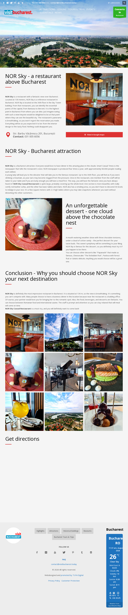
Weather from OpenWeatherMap (114, 605)
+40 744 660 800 (39, 3)
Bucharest (120, 12)
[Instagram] (7, 3)
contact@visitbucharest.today (63, 3)
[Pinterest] (15, 3)
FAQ (64, 559)
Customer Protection (71, 580)
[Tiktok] (22, 3)
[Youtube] (19, 3)
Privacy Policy (55, 580)
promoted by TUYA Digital (72, 575)
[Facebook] (4, 3)
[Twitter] (11, 3)
